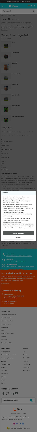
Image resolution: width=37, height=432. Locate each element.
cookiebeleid (28, 228)
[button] (18, 233)
